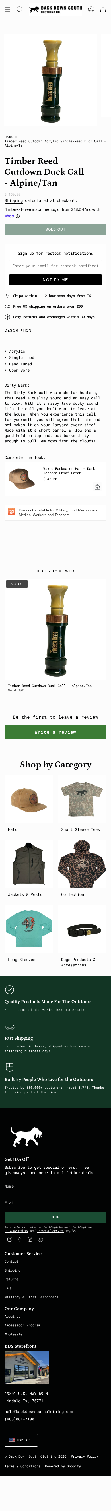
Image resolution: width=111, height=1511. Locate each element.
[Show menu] (7, 9)
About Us (12, 1316)
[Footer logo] (27, 1137)
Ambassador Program (22, 1325)
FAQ (8, 1287)
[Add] (97, 486)
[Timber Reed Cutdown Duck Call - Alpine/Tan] (55, 629)
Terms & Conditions (22, 1466)
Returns (11, 1279)
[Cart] (103, 9)
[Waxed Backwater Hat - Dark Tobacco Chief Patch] (22, 479)
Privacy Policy (16, 1231)
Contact (11, 1261)
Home (9, 137)
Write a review (55, 732)
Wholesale (13, 1334)
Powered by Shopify (63, 1466)
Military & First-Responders (31, 1296)
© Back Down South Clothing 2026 (35, 1456)
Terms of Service (50, 1231)
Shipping (14, 200)
